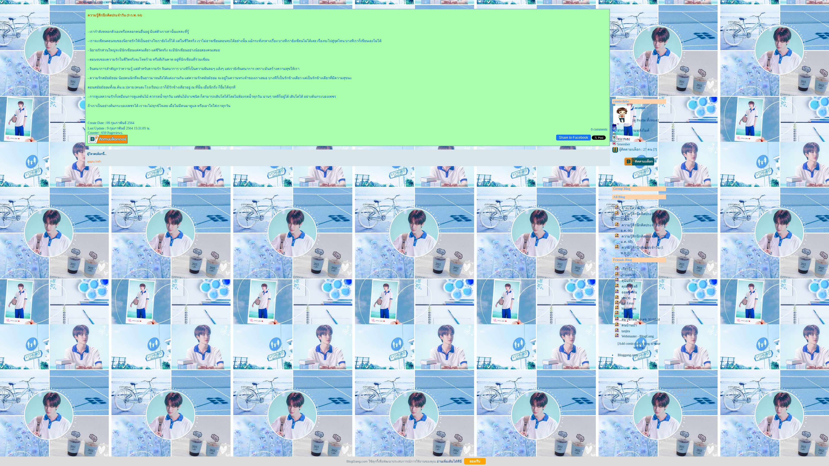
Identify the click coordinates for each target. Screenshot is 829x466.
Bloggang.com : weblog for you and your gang (115, 2)
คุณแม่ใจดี (630, 286)
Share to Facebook (573, 137)
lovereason (629, 308)
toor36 (626, 298)
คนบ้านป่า (629, 325)
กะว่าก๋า (628, 313)
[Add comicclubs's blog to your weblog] (639, 345)
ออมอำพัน (629, 292)
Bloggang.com (628, 355)
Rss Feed (623, 139)
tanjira (626, 331)
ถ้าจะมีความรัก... (634, 208)
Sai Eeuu (628, 303)
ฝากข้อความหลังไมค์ (633, 130)
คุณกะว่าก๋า (94, 161)
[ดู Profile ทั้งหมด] (646, 120)
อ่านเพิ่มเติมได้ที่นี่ (449, 461)
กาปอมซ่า (629, 275)
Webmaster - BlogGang (638, 336)
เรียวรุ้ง (627, 269)
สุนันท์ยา (628, 280)
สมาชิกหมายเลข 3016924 (641, 319)
